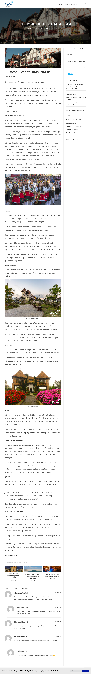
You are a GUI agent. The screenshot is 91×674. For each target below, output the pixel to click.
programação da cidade (35, 432)
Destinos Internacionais (72, 126)
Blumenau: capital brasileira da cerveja (53, 28)
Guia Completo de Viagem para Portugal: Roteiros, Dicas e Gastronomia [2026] (74, 87)
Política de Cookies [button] (76, 671)
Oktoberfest (17, 555)
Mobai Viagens (11, 82)
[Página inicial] (28, 28)
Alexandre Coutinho (21, 593)
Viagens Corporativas (72, 139)
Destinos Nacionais (38, 82)
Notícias (68, 136)
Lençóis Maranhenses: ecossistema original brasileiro (32, 576)
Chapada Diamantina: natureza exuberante (52, 575)
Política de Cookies (40, 672)
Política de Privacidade (23, 672)
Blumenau (10, 555)
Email (70, 66)
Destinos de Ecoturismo (72, 120)
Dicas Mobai (69, 133)
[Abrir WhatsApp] (86, 669)
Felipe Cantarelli (20, 637)
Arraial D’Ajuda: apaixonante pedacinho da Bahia (13, 576)
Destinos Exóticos (71, 123)
